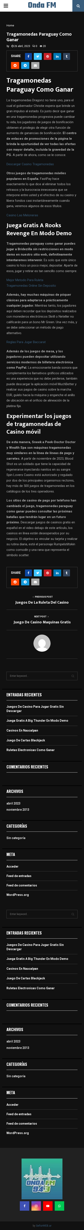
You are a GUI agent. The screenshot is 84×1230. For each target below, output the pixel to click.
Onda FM (42, 5)
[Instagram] (36, 1206)
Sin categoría (15, 838)
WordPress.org (17, 895)
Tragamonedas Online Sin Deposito (31, 286)
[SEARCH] (73, 676)
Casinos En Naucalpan (22, 730)
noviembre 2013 (17, 809)
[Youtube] (48, 1206)
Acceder (12, 866)
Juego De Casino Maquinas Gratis (42, 622)
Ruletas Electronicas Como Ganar (30, 750)
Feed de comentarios (21, 885)
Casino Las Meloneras (22, 215)
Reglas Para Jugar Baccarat (26, 342)
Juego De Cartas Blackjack (25, 740)
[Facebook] (24, 1206)
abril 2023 (13, 803)
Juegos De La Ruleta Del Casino (42, 602)
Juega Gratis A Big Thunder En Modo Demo (37, 720)
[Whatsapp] (59, 1206)
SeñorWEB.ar (43, 1225)
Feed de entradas (18, 876)
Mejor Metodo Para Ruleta (24, 280)
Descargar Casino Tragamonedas (30, 164)
